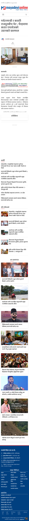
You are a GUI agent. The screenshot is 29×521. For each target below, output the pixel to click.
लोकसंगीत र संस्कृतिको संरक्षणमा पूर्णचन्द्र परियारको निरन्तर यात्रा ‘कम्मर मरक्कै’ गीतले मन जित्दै (13, 166)
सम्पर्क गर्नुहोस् (19, 513)
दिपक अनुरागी (8, 498)
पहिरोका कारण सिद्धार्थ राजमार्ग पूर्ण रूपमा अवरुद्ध (13, 439)
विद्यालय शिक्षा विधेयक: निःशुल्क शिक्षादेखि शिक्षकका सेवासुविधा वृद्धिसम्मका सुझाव (13, 371)
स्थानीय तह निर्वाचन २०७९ (23, 476)
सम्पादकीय (22, 486)
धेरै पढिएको (5, 207)
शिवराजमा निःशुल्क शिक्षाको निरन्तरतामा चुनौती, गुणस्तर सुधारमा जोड (13, 183)
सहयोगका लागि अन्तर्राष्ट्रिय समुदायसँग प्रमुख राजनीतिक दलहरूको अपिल (12, 178)
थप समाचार (14, 260)
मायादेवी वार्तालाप (14, 488)
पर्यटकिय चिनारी (14, 477)
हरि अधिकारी (6, 495)
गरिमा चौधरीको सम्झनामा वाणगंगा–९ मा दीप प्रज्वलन (13, 194)
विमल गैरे (6, 509)
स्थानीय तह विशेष (24, 479)
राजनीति (3, 477)
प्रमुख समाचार (4, 475)
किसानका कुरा (4, 487)
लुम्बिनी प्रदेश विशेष (13, 480)
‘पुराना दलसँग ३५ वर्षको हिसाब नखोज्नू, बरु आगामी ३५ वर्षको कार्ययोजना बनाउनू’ (13, 393)
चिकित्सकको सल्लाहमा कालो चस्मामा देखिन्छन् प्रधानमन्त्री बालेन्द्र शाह (13, 199)
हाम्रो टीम (3, 513)
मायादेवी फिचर (14, 484)
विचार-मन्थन (23, 473)
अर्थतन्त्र (2, 480)
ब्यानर (21, 484)
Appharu (22, 519)
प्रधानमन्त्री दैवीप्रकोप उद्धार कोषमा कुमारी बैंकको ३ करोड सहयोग (14, 172)
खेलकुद (12, 475)
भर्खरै (3, 160)
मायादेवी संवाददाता (9, 39)
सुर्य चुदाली (6, 502)
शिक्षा (21, 481)
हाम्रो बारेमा (7, 513)
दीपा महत (6, 505)
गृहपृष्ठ (2, 473)
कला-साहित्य (3, 484)
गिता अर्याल (6, 507)
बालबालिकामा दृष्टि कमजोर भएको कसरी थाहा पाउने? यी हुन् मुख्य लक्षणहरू (14, 348)
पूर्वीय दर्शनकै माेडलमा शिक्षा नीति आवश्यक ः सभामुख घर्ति (13, 188)
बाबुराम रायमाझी (7, 500)
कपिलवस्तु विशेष (4, 482)
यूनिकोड (25, 512)
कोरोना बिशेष (13, 473)
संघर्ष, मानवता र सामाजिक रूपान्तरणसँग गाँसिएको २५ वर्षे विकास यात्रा (12, 416)
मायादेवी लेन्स (13, 486)
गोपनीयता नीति (13, 513)
